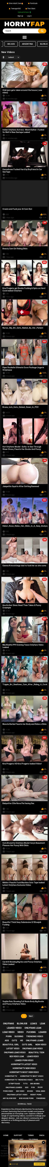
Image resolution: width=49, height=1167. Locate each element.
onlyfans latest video (17, 1095)
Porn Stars (31, 9)
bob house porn (26, 1098)
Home (5, 1135)
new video (40, 1044)
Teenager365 (16, 9)
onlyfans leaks (34, 1040)
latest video (12, 1048)
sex (26, 1087)
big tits (39, 1080)
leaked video (14, 1028)
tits (25, 1084)
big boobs (35, 1084)
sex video (20, 1091)
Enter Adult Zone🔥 (16, 3)
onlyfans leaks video (15, 1052)
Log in (29, 16)
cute (14, 1040)
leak (42, 1023)
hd (21, 1040)
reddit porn (35, 1095)
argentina (27, 44)
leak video (8, 1032)
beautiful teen (36, 1052)
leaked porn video (24, 1060)
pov (33, 1087)
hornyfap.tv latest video (24, 1064)
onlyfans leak (32, 1028)
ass (7, 1040)
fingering (40, 1098)
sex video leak (16, 1056)
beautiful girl (11, 1044)
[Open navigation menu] (24, 37)
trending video (34, 1036)
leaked (43, 1032)
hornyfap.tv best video (31, 1076)
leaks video (33, 1056)
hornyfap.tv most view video (24, 1072)
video (20, 1032)
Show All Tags (25, 1104)
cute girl (27, 1044)
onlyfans (8, 1023)
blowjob (22, 1023)
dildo (40, 1087)
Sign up (20, 16)
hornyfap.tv (11, 1076)
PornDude (33, 3)
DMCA (41, 1135)
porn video (8, 1091)
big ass (11, 44)
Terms (31, 1135)
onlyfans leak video (32, 1048)
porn (9, 1036)
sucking (18, 1036)
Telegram (33, 1139)
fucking (31, 1032)
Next (31, 1016)
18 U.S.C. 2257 (17, 1139)
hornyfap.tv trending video (19, 1080)
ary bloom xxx (9, 1098)
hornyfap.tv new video (24, 1068)
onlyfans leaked (14, 1087)
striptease (14, 1084)
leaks (33, 1023)
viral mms (40, 1091)
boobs (30, 1091)
